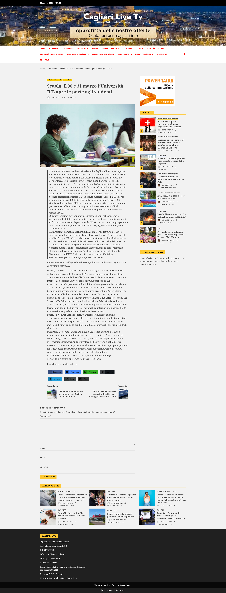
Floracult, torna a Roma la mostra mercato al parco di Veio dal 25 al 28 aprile (170, 235)
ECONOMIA (127, 48)
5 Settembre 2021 (164, 205)
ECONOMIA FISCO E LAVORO (167, 118)
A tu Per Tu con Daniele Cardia (168, 193)
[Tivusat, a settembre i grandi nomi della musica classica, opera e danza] (97, 498)
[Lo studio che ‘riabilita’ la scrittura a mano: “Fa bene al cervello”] (48, 517)
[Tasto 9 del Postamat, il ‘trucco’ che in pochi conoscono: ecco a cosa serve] (147, 517)
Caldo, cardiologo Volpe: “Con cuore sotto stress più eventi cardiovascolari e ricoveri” (72, 497)
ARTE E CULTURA (125, 54)
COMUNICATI (112, 511)
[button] (184, 54)
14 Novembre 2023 (164, 223)
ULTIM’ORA (53, 48)
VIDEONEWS (162, 54)
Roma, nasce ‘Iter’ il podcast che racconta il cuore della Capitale (171, 161)
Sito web (44, 467)
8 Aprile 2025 (169, 151)
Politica (115, 48)
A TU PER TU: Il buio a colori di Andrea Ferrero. (171, 197)
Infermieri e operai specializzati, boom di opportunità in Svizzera (169, 124)
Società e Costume (155, 48)
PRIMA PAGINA (67, 48)
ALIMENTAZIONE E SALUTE (103, 54)
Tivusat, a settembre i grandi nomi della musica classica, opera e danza (121, 497)
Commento (45, 416)
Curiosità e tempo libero (51, 54)
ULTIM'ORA (161, 155)
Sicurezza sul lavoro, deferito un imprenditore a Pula (170, 179)
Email (43, 457)
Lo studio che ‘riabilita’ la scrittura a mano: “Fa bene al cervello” (72, 516)
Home (42, 48)
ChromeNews (107, 590)
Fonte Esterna (167, 130)
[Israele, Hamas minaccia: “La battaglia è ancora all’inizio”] (148, 217)
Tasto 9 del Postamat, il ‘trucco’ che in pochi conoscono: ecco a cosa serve (171, 516)
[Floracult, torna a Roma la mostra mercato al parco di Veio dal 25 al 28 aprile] (148, 235)
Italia (94, 48)
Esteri (105, 48)
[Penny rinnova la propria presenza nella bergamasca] (97, 517)
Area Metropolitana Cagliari (167, 174)
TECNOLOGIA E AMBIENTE (78, 54)
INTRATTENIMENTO (143, 54)
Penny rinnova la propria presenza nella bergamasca (120, 515)
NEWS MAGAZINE (54, 80)
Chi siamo (44, 60)
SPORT (138, 48)
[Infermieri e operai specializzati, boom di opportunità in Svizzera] (148, 125)
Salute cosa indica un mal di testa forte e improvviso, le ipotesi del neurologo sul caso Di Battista (171, 498)
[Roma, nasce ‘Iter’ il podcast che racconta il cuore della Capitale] (148, 162)
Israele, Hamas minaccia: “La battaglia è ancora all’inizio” (171, 215)
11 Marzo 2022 (59, 97)
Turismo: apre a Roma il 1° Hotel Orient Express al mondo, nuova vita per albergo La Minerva (170, 144)
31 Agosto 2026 (113, 523)
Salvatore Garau (168, 185)
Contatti (107, 585)
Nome (43, 448)
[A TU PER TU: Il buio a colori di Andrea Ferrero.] (148, 199)
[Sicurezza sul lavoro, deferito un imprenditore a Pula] (148, 180)
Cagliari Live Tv (113, 16)
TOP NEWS (81, 48)
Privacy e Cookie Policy (121, 585)
